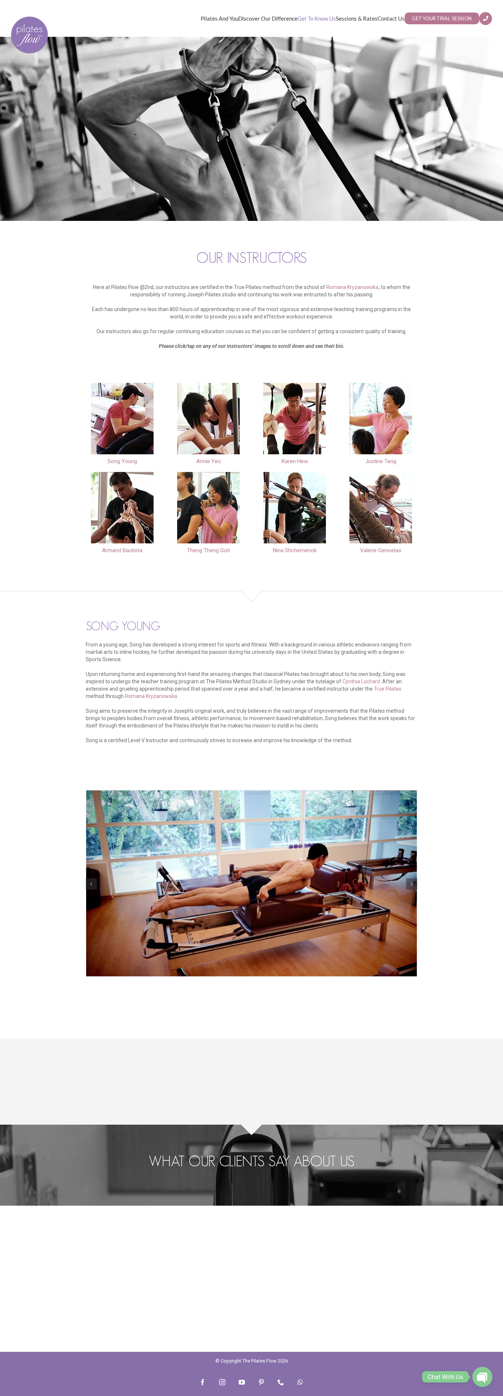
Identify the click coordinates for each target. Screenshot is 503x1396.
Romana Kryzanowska (352, 287)
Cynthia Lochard (361, 681)
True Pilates (387, 689)
